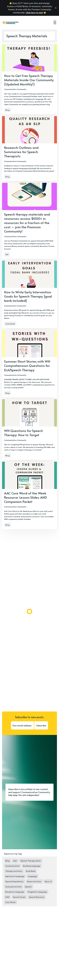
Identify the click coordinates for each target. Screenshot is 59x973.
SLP (7, 254)
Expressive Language (14, 876)
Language (32, 876)
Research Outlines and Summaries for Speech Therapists (21, 151)
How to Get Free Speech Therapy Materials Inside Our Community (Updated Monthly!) (29, 79)
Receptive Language (14, 892)
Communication (12, 866)
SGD (7, 897)
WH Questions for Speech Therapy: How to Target (23, 432)
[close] (56, 8)
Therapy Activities (13, 871)
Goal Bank (10, 324)
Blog (7, 110)
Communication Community (15, 89)
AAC (15, 861)
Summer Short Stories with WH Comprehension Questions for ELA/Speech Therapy (27, 365)
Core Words (10, 902)
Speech (28, 887)
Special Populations (14, 881)
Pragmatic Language (37, 892)
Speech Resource (36, 897)
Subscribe (41, 725)
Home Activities (34, 881)
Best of (48, 881)
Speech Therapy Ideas (31, 861)
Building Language (31, 866)
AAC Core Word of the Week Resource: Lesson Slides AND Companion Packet (25, 497)
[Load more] (29, 611)
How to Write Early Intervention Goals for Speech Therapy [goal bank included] (28, 296)
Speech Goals (19, 897)
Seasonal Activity (13, 887)
